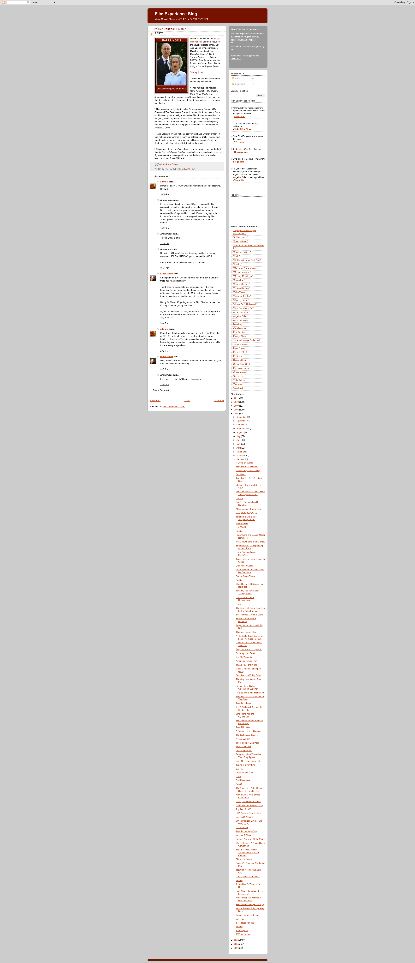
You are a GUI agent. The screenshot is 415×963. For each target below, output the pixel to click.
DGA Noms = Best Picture (248, 813)
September (242, 428)
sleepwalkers (242, 523)
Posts (237, 79)
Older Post (219, 400)
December (242, 417)
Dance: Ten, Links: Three (248, 470)
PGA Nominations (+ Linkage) (250, 904)
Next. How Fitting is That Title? (250, 542)
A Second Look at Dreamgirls (249, 731)
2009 (236, 406)
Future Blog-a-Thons (245, 576)
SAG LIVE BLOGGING (247, 513)
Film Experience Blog (176, 13)
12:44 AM (164, 385)
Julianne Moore (240, 344)
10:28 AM (164, 194)
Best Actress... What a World (249, 615)
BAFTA (158, 33)
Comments (239, 84)
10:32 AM (164, 228)
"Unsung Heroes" (241, 300)
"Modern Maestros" (242, 272)
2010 (236, 402)
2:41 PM (164, 351)
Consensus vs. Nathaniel (247, 915)
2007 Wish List (243, 934)
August (240, 432)
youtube (255, 56)
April (239, 448)
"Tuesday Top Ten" (242, 296)
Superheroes (239, 376)
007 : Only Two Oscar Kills (248, 761)
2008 (236, 410)
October (241, 425)
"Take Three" (239, 292)
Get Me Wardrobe (244, 657)
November (242, 421)
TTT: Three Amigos (245, 923)
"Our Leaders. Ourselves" (248, 877)
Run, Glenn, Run (243, 747)
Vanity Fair (239, 116)
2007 (236, 414)
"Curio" (236, 256)
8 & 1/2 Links (242, 827)
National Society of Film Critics (250, 839)
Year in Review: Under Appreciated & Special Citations (247, 853)
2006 (236, 940)
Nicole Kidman (240, 360)
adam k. (164, 182)
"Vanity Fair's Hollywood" (245, 304)
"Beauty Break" (240, 241)
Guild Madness (243, 780)
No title (239, 531)
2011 (236, 398)
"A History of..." (240, 237)
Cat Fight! (240, 919)
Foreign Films (239, 336)
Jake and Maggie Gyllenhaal (246, 340)
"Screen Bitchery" (241, 288)
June (239, 440)
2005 (236, 944)
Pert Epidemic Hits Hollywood (250, 693)
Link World (241, 527)
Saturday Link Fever (245, 653)
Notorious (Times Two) (246, 661)
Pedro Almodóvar (241, 368)
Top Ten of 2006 (243, 809)
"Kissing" (237, 264)
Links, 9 (239, 498)
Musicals (237, 356)
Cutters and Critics (244, 773)
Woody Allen (239, 388)
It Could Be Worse (244, 463)
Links (238, 604)
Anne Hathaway (240, 320)
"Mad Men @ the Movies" (245, 268)
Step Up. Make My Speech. (249, 649)
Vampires (237, 384)
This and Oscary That (246, 632)
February (241, 456)
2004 (236, 948)
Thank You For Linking (246, 665)
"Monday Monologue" (243, 276)
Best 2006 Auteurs (244, 817)
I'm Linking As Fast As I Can (249, 805)
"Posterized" (239, 280)
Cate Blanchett (240, 328)
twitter (246, 56)
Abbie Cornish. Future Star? (249, 509)
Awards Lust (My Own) (246, 831)
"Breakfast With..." (242, 252)
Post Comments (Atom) (174, 407)
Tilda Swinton (239, 380)
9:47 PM (164, 369)
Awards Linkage (243, 703)
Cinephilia (239, 180)
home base (236, 56)
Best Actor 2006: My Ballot (248, 675)
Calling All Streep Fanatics (248, 801)
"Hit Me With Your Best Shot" (247, 260)
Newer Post (155, 400)
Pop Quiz (240, 784)
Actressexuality (240, 312)
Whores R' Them (243, 835)
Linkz (238, 777)
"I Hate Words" (243, 739)
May (239, 444)
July (239, 436)
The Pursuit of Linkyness (247, 743)
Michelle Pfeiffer (241, 352)
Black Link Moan (244, 859)
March (240, 452)
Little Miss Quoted (244, 566)
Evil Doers (241, 474)
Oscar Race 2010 (241, 364)
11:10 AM (164, 243)
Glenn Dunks (166, 274)
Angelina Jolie (239, 316)
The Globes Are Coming (247, 735)
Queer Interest (240, 372)
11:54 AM (164, 268)
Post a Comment (161, 390)
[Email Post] (193, 169)
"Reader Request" (241, 284)
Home (187, 400)
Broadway (238, 324)
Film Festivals (240, 332)
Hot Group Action (244, 750)
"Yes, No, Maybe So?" (243, 308)
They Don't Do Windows (247, 467)
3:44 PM (164, 323)
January (241, 459)
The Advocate (241, 152)
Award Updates (243, 727)
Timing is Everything (245, 765)
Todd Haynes (242, 930)
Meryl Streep (239, 348)
